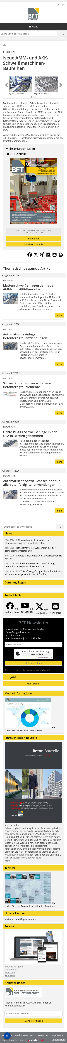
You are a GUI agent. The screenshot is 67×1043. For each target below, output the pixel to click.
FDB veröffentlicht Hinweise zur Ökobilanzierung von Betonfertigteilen (27, 541)
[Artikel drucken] (61, 254)
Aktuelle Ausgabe (14, 966)
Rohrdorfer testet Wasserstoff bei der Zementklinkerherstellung (30, 549)
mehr (59, 315)
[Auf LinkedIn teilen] (48, 256)
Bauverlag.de (58, 1039)
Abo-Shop (10, 972)
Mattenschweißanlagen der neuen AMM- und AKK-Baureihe (29, 287)
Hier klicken (37, 654)
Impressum (58, 1035)
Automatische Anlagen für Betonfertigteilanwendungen (25, 336)
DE (58, 4)
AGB (32, 1035)
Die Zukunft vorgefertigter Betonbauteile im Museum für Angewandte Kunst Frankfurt (33, 573)
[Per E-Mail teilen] (54, 254)
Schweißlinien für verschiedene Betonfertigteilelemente (27, 385)
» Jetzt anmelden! (33, 663)
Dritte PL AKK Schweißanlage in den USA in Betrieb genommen (30, 434)
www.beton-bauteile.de (17, 854)
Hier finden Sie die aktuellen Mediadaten (30, 729)
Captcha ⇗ (45, 658)
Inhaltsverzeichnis (33, 244)
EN (63, 4)
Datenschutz (43, 1035)
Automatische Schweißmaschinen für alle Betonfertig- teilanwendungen (31, 483)
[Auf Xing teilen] (42, 256)
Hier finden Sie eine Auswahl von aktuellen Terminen (30, 905)
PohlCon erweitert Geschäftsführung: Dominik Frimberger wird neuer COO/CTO (30, 565)
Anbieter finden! (34, 1020)
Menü (35, 26)
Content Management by (15, 1039)
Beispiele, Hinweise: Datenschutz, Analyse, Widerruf (27, 670)
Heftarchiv (10, 975)
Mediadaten (11, 969)
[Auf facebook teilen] (29, 256)
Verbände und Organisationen (20, 919)
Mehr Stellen (33, 683)
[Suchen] (62, 33)
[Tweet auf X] (36, 256)
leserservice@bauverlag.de (27, 857)
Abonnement (33, 238)
